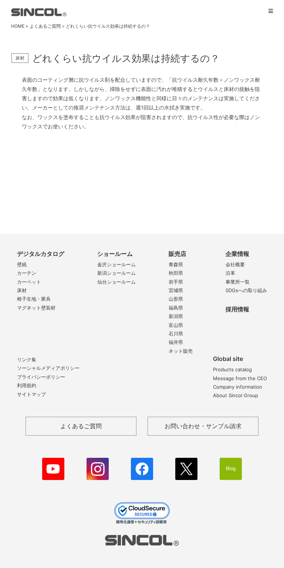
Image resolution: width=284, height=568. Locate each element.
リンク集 (26, 359)
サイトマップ (31, 394)
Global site (228, 358)
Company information (237, 387)
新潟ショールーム (116, 273)
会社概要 (235, 264)
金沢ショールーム (116, 264)
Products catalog (232, 369)
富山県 (176, 325)
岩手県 (176, 282)
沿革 (230, 273)
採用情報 (237, 309)
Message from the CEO (240, 378)
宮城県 (176, 290)
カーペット (29, 282)
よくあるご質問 (45, 26)
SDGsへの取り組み (246, 290)
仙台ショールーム (116, 282)
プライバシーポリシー (41, 377)
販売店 (177, 253)
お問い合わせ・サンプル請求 (203, 426)
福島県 (176, 308)
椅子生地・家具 (34, 299)
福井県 (176, 342)
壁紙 (22, 264)
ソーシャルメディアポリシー (48, 368)
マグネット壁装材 (36, 308)
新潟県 (176, 316)
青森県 (176, 264)
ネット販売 (181, 351)
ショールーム (115, 253)
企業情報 (237, 253)
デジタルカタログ (40, 253)
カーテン (26, 273)
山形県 (176, 299)
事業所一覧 (238, 282)
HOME (17, 26)
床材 (22, 290)
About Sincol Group (235, 395)
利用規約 (26, 385)
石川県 (176, 334)
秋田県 (176, 273)
